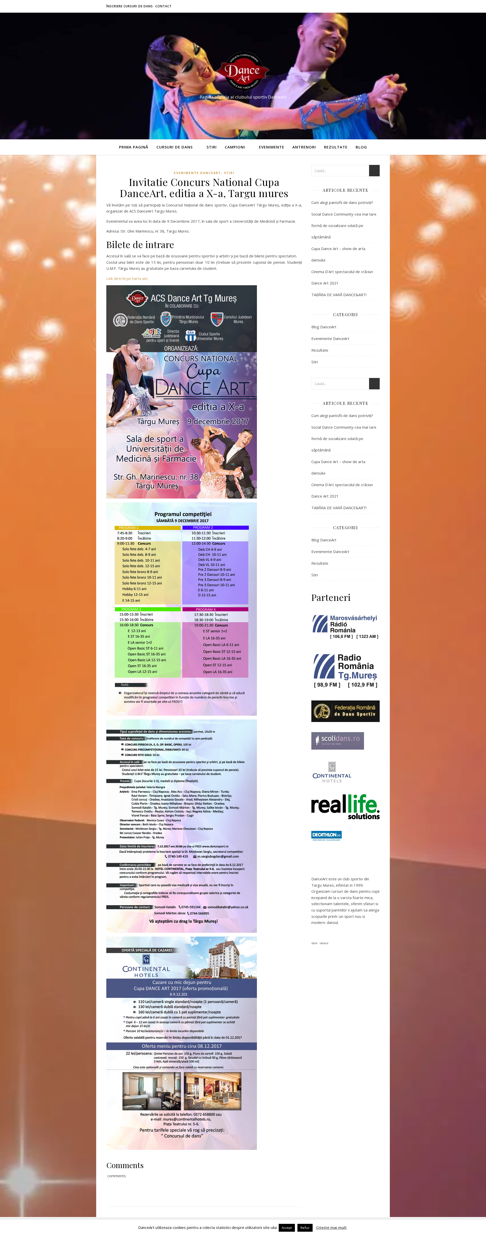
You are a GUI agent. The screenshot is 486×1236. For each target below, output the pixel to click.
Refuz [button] (305, 1227)
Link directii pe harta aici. (127, 278)
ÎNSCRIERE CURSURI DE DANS (129, 6)
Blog (361, 146)
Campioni (235, 146)
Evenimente (271, 146)
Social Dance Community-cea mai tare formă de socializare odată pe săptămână (343, 225)
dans (314, 943)
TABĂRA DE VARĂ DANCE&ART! (339, 294)
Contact (163, 6)
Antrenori (304, 146)
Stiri (212, 146)
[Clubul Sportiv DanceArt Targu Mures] (243, 71)
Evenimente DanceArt (197, 173)
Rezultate (336, 146)
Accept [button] (287, 1227)
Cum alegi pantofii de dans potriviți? (342, 202)
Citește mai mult (331, 1227)
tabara (324, 943)
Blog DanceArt (323, 326)
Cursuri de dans (174, 146)
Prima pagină (133, 146)
